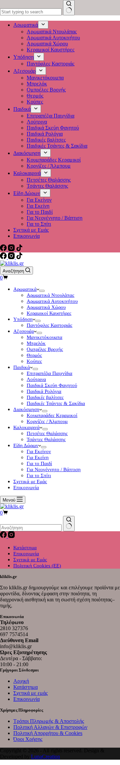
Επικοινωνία (26, 487)
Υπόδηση (23, 319)
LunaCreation (45, 756)
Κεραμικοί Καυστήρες (49, 313)
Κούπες (34, 361)
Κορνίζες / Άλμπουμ (47, 421)
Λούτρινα (36, 379)
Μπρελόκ (36, 343)
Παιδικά (21, 367)
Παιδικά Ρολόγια (44, 391)
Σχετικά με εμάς (30, 693)
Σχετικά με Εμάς (30, 481)
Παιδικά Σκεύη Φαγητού (52, 385)
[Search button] (69, 523)
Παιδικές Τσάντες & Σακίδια (56, 403)
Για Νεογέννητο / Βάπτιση (54, 469)
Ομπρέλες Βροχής (45, 349)
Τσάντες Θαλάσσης (46, 439)
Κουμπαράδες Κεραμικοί (52, 415)
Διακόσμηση (26, 409)
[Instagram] (12, 257)
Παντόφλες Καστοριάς (49, 325)
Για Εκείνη (38, 457)
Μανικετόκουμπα (44, 337)
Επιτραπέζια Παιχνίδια (49, 373)
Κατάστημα (25, 547)
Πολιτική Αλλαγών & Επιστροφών (50, 727)
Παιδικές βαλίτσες (45, 397)
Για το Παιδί (39, 463)
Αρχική (21, 681)
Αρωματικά (25, 289)
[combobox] (31, 527)
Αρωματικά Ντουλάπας (50, 295)
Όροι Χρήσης (27, 739)
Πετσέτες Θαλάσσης (47, 433)
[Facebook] (4, 257)
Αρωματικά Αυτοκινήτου (52, 301)
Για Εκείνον (39, 451)
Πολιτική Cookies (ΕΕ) (37, 565)
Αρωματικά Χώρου (46, 307)
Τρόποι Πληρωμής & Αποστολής (48, 721)
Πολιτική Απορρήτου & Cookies (47, 733)
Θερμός (34, 355)
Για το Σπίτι (39, 475)
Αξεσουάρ (23, 331)
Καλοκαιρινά (26, 427)
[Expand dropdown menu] (42, 291)
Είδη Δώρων (25, 445)
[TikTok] (19, 257)
